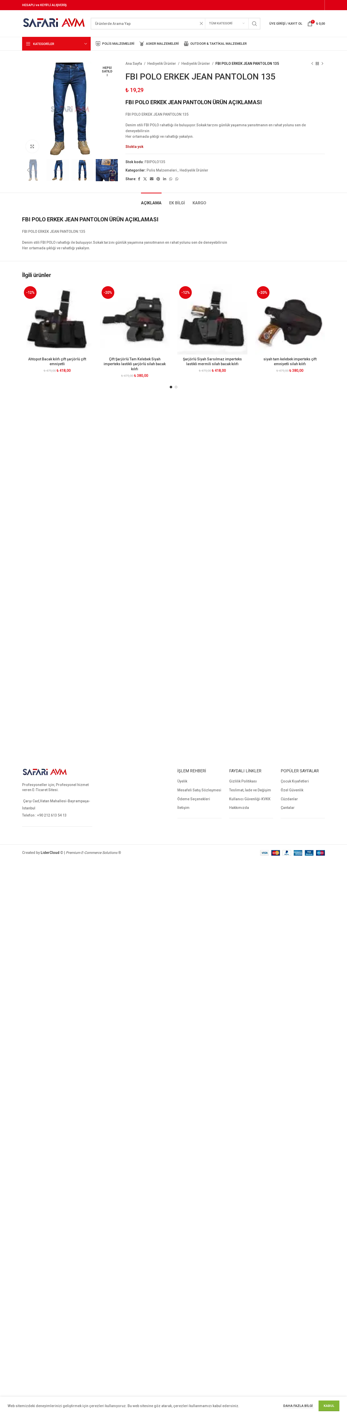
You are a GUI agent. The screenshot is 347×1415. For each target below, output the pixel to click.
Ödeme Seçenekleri (193, 799)
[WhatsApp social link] (171, 179)
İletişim (183, 808)
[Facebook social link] (139, 179)
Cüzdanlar (289, 799)
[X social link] (145, 179)
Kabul (329, 1406)
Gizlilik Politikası (243, 781)
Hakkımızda (239, 808)
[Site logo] (54, 23)
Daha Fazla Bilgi (298, 1406)
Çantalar (288, 808)
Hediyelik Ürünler (161, 63)
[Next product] (322, 63)
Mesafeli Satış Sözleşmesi (199, 790)
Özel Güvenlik (292, 790)
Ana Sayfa (133, 63)
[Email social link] (151, 179)
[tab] (151, 200)
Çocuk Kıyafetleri (295, 781)
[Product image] (57, 319)
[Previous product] (312, 63)
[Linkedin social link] (165, 179)
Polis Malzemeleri (162, 170)
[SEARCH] (254, 23)
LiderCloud (50, 853)
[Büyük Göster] (32, 146)
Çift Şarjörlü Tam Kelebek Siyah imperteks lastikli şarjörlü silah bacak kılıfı (135, 364)
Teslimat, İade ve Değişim (250, 790)
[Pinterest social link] (158, 179)
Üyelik (182, 781)
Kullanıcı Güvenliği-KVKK (250, 799)
